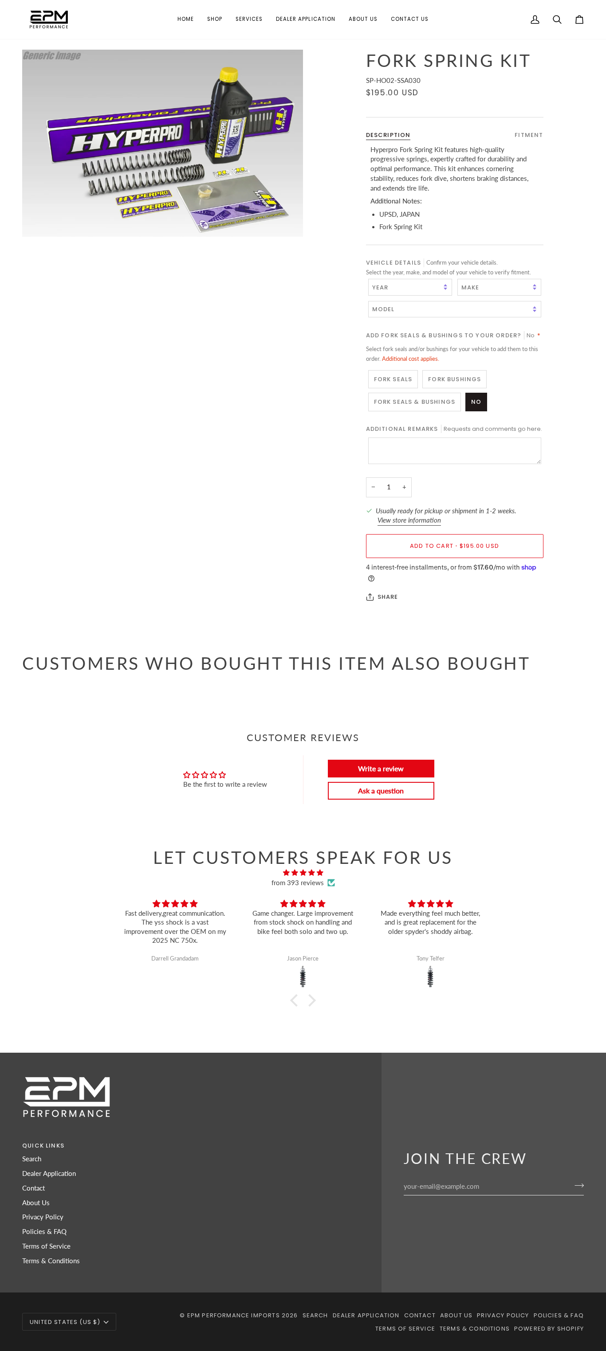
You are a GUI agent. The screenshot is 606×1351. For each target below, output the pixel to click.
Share (388, 597)
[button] (215, 19)
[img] (303, 873)
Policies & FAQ (44, 1231)
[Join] (576, 1185)
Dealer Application (49, 1173)
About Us (36, 1203)
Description (388, 135)
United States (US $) (65, 1322)
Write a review (381, 768)
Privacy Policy (42, 1217)
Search (31, 1159)
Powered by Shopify (549, 1328)
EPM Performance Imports (233, 1315)
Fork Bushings (454, 379)
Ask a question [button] (381, 790)
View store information (409, 520)
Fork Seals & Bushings (415, 402)
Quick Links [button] (43, 1145)
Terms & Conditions (51, 1261)
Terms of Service (46, 1246)
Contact (33, 1188)
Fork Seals (393, 379)
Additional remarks (454, 428)
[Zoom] (162, 143)
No (476, 402)
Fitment (529, 135)
